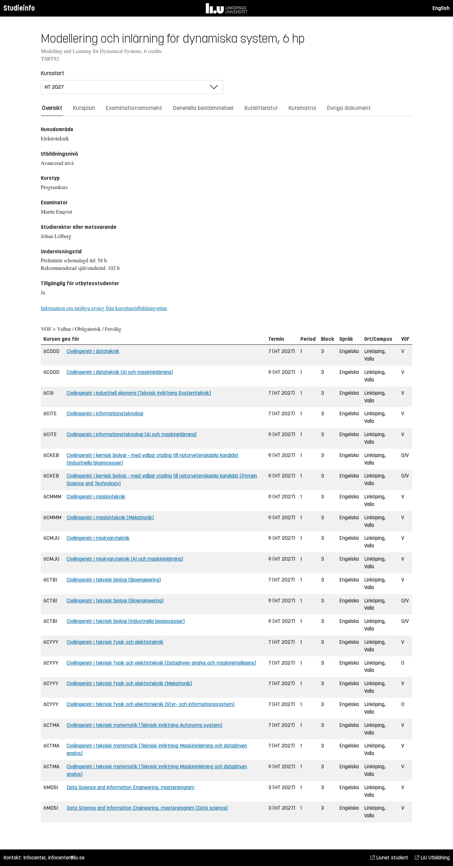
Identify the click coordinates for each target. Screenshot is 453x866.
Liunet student (391, 857)
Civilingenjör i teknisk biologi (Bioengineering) (115, 600)
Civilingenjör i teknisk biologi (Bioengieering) (114, 580)
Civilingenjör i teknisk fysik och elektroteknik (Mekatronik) (129, 683)
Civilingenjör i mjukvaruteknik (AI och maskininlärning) (125, 559)
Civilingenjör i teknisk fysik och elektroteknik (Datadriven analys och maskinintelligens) (161, 663)
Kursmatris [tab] (302, 108)
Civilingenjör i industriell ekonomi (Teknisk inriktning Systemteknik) (139, 393)
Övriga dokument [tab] (349, 108)
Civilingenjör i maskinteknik (96, 496)
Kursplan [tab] (84, 108)
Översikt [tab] (52, 108)
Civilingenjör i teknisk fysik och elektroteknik (115, 642)
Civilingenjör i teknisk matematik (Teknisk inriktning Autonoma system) (144, 725)
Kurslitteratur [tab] (261, 108)
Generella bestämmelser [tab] (203, 108)
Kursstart (52, 73)
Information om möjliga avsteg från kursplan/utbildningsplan (104, 307)
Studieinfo (19, 8)
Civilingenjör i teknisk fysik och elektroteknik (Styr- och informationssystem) (150, 704)
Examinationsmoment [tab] (134, 108)
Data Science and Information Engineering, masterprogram (130, 787)
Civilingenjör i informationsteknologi (105, 413)
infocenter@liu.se (66, 857)
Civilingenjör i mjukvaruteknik (98, 538)
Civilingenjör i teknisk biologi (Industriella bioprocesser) (126, 621)
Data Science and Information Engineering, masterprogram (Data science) (147, 808)
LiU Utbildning (434, 857)
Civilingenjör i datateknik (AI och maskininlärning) (120, 372)
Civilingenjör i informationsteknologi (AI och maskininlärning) (132, 434)
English (441, 8)
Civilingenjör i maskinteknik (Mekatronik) (110, 517)
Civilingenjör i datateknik (93, 351)
